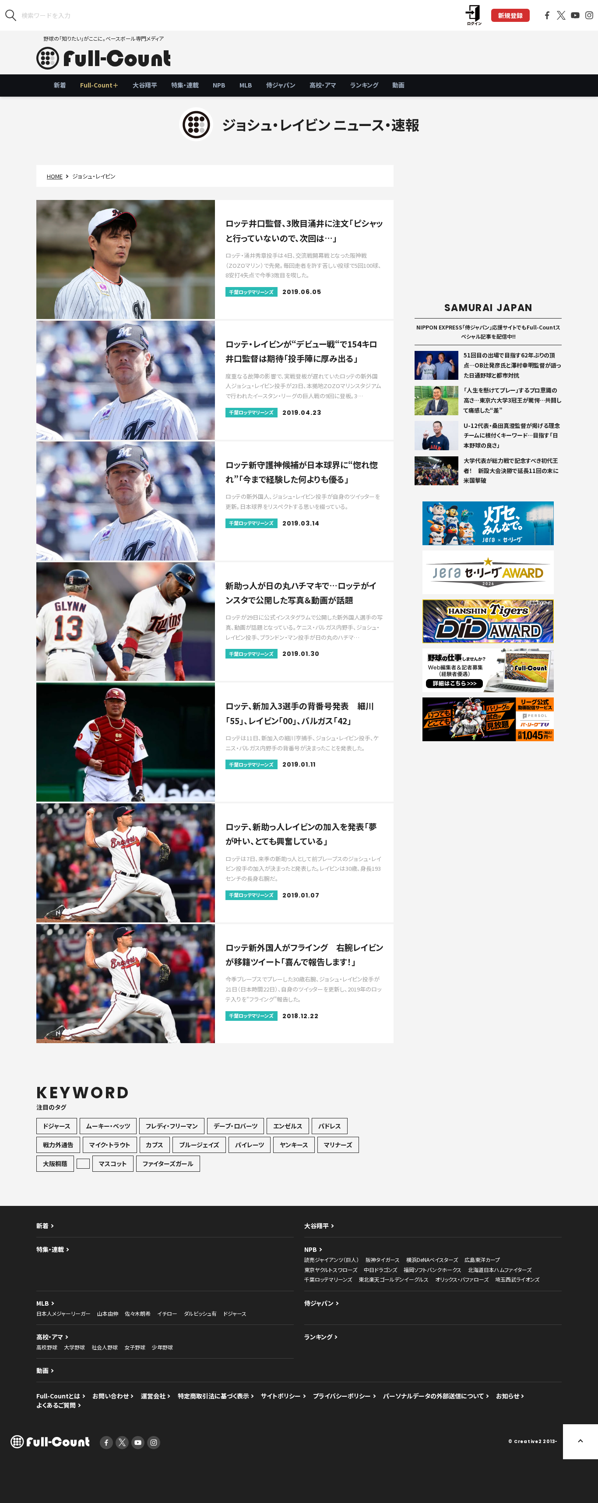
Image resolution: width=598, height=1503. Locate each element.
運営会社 (153, 1395)
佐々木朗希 (138, 1313)
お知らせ (507, 1395)
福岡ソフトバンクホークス (432, 1269)
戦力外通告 (58, 1144)
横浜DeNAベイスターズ (432, 1259)
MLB (245, 85)
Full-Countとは (58, 1395)
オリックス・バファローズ (462, 1279)
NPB (219, 85)
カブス (154, 1144)
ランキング (364, 85)
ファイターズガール (168, 1163)
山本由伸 (107, 1313)
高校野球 (46, 1347)
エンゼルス (288, 1125)
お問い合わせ (110, 1395)
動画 (398, 85)
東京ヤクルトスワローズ (330, 1269)
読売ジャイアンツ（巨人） (331, 1259)
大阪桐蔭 (55, 1163)
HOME (55, 176)
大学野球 (74, 1347)
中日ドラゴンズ (380, 1269)
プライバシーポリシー (342, 1395)
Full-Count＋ (99, 85)
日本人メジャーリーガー (63, 1313)
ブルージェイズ (199, 1144)
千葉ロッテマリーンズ (328, 1279)
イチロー (167, 1313)
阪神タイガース (383, 1259)
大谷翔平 (145, 85)
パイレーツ (249, 1144)
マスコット (113, 1163)
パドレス (329, 1125)
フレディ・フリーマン (172, 1125)
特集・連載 (185, 85)
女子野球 (134, 1347)
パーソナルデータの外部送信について (433, 1395)
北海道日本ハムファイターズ (499, 1269)
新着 (60, 85)
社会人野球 (104, 1347)
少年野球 (162, 1347)
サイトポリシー (281, 1395)
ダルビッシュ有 (200, 1313)
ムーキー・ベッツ (108, 1125)
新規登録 (510, 15)
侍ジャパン (280, 85)
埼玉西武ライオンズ (517, 1279)
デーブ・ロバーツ (235, 1125)
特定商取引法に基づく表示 (213, 1395)
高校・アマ (323, 85)
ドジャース (56, 1125)
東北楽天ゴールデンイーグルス (394, 1279)
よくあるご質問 (56, 1405)
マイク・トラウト (109, 1144)
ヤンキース (294, 1144)
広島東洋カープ (482, 1259)
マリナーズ (338, 1144)
